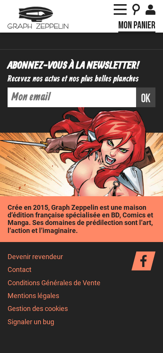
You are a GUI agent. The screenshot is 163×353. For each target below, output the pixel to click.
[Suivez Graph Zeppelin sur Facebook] (143, 260)
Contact (19, 269)
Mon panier (136, 25)
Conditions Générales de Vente (54, 283)
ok (145, 98)
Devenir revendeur (35, 257)
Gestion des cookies (38, 308)
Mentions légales (33, 296)
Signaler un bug (31, 322)
